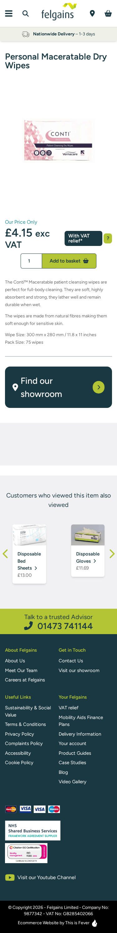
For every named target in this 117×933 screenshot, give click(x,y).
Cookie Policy (19, 762)
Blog (63, 772)
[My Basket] (108, 13)
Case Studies (72, 762)
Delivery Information (80, 734)
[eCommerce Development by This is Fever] (95, 923)
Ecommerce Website (38, 922)
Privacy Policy (19, 734)
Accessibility (18, 753)
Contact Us (71, 661)
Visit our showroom (79, 670)
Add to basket (66, 261)
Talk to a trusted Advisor (58, 621)
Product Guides (75, 753)
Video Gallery (72, 781)
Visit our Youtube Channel (46, 877)
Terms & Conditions (25, 724)
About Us (15, 661)
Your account (72, 743)
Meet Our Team (21, 670)
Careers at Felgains (25, 680)
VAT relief (69, 708)
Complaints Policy (24, 743)
